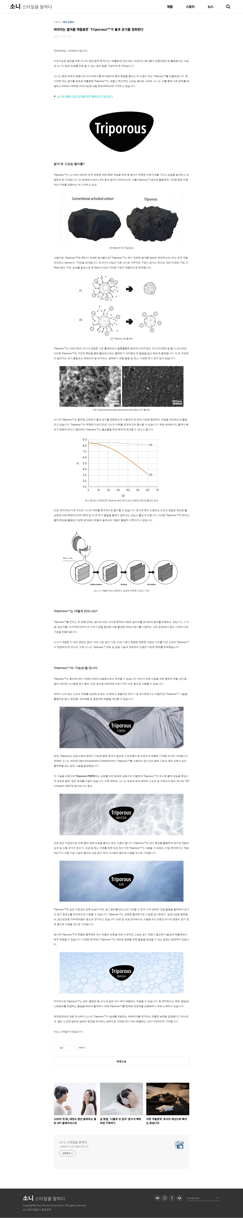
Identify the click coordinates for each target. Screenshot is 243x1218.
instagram (164, 1198)
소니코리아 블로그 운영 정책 (37, 1209)
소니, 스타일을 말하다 (73, 1142)
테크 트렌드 (68, 22)
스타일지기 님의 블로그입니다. (74, 1146)
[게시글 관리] (70, 1047)
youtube (157, 1198)
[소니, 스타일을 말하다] (30, 5)
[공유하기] (66, 1047)
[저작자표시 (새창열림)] (89, 1048)
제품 (170, 6)
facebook (172, 1198)
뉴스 (210, 6)
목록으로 (121, 1061)
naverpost (179, 1198)
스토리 (190, 6)
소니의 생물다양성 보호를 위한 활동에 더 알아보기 (85, 96)
